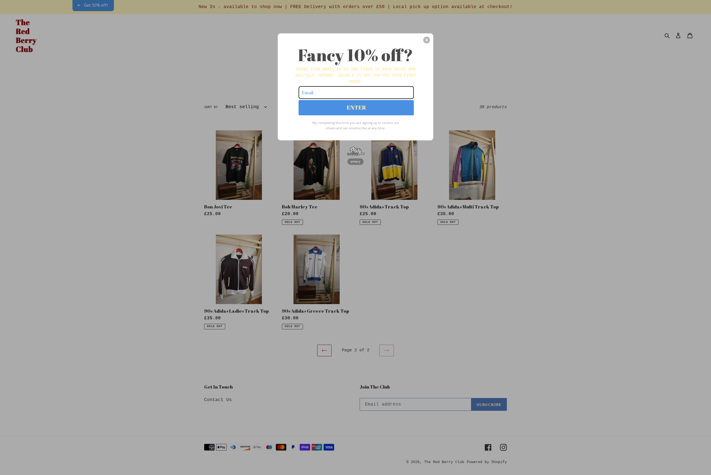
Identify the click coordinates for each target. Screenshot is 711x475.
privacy (355, 161)
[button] (426, 40)
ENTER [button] (356, 107)
